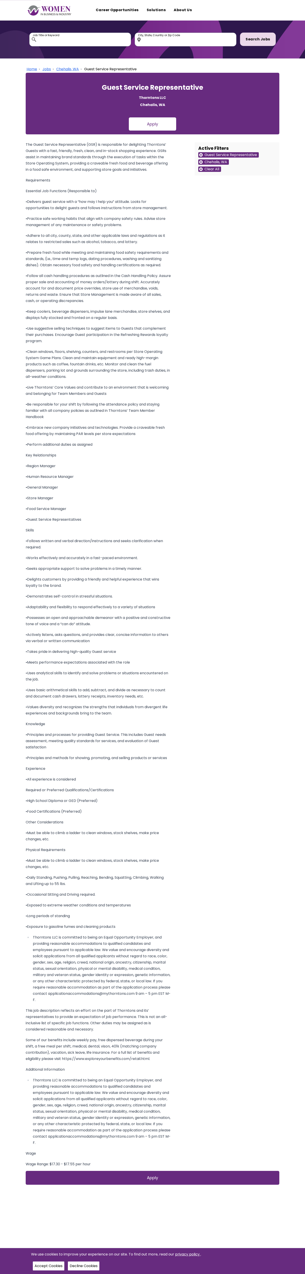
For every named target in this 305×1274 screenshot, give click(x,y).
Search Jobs (258, 39)
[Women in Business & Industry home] (49, 10)
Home (32, 69)
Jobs (46, 69)
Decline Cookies (84, 1265)
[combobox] (80, 39)
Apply (152, 124)
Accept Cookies (49, 1265)
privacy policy (188, 1254)
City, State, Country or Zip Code (140, 33)
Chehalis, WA (67, 69)
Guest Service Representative (110, 69)
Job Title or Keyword (34, 33)
